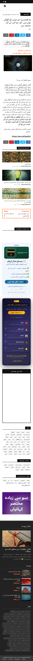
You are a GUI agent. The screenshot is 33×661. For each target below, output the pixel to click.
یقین (6, 454)
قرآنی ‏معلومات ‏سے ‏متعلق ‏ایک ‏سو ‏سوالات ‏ (18, 550)
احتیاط (23, 432)
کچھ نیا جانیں (23, 7)
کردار (24, 454)
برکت (20, 437)
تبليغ (18, 619)
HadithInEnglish (10, 650)
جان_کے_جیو (11, 465)
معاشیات (5, 449)
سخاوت (28, 444)
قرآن (30, 29)
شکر (19, 447)
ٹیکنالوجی (10, 452)
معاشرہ (10, 449)
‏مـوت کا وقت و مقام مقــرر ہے (21, 53)
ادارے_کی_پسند (26, 435)
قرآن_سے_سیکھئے (22, 483)
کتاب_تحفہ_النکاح (9, 483)
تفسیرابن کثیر (27, 439)
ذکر (18, 442)
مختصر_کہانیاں (20, 643)
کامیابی (28, 454)
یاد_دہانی (21, 648)
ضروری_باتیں (27, 636)
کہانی (20, 454)
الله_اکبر (28, 480)
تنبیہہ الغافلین (19, 439)
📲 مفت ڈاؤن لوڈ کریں (16, 282)
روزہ (11, 442)
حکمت (28, 442)
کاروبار (5, 452)
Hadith (18, 650)
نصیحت (28, 452)
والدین (15, 452)
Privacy (11, 659)
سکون (7, 444)
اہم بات (28, 437)
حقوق (5, 439)
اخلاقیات (13, 432)
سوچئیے (11, 444)
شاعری (23, 447)
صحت (9, 447)
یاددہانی (10, 454)
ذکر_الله (4, 480)
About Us (17, 659)
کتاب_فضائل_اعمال (26, 485)
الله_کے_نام (13, 435)
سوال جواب (17, 444)
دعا (11, 480)
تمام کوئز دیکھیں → (17, 361)
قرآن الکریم (13, 636)
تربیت (15, 437)
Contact (4, 659)
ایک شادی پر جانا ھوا (24, 50)
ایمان (23, 437)
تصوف (7, 437)
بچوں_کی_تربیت (18, 465)
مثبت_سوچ (20, 449)
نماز (23, 452)
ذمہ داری (23, 442)
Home (23, 659)
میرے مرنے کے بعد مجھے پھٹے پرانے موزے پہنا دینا (14, 14)
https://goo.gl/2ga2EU (21, 136)
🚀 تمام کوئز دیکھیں (16, 312)
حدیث (9, 439)
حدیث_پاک (16, 480)
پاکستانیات (27, 470)
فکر (29, 449)
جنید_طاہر (15, 624)
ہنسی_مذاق (27, 648)
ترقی (11, 437)
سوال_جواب (11, 631)
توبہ (13, 439)
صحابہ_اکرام (14, 447)
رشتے (15, 442)
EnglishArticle (26, 650)
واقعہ (20, 452)
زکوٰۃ (7, 442)
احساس (18, 432)
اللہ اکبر (7, 435)
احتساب (28, 432)
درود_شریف (12, 626)
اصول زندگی (19, 435)
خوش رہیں (18, 626)
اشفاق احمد (18, 614)
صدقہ (4, 447)
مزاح (15, 449)
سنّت (23, 444)
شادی (28, 447)
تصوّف (28, 621)
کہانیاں (15, 454)
